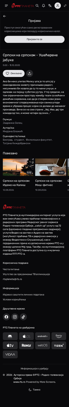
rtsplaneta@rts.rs (12, 279)
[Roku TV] (26, 345)
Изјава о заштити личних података (23, 294)
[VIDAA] (10, 354)
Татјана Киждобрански (16, 143)
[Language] (50, 5)
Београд (7, 139)
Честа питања (11, 269)
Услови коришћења (14, 299)
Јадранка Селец (12, 122)
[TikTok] (23, 316)
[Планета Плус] (65, 5)
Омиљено (16, 73)
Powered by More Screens (40, 381)
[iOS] (26, 336)
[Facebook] (6, 316)
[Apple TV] (10, 345)
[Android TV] (42, 336)
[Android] (10, 336)
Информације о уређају (34, 368)
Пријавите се (34, 39)
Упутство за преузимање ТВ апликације (26, 274)
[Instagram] (14, 316)
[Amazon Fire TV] (58, 336)
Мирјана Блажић (13, 131)
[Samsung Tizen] (58, 345)
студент (19, 139)
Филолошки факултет (39, 139)
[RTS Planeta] (22, 5)
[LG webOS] (42, 345)
